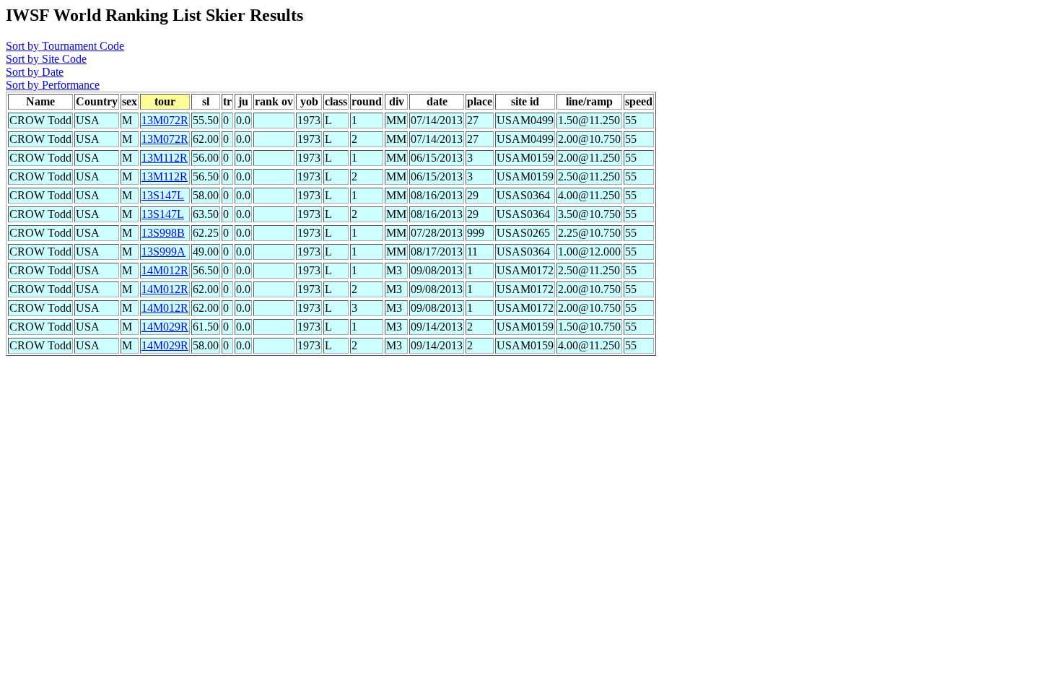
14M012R (164, 270)
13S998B (163, 233)
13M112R (164, 158)
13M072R (164, 120)
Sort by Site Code (46, 59)
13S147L (162, 195)
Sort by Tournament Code (65, 46)
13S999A (163, 251)
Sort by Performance (53, 85)
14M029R (164, 326)
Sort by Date (35, 72)
